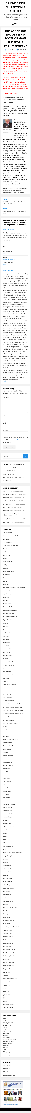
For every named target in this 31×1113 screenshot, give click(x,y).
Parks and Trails (7, 869)
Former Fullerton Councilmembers (12, 675)
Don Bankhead (7, 190)
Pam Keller (5, 862)
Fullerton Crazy (7, 717)
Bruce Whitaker (7, 591)
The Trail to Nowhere (8, 962)
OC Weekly (5, 1072)
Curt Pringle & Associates (10, 633)
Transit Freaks (7, 982)
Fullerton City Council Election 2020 (13, 710)
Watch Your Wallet (8, 1007)
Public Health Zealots (8, 888)
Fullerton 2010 (7, 694)
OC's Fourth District (8, 846)
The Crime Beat (7, 946)
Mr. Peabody (6, 1028)
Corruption (6, 623)
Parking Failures (7, 865)
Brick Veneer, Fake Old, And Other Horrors (14, 587)
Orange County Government (10, 856)
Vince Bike (5, 1001)
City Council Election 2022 (10, 610)
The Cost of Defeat (8, 943)
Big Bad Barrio (6, 574)
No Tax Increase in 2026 (9, 468)
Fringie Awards (7, 688)
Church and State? (8, 607)
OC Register (6, 843)
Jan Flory (5, 752)
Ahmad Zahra (6, 555)
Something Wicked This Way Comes (12, 927)
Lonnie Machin (6, 1053)
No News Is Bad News (8, 827)
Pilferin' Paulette (7, 878)
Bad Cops (5, 568)
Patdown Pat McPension (9, 872)
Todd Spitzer (6, 972)
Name (4, 416)
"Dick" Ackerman (7, 532)
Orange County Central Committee (12, 852)
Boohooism (6, 584)
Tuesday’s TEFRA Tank (9, 471)
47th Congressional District (10, 536)
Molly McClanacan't (8, 807)
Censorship (6, 597)
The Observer (6, 959)
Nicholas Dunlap (7, 823)
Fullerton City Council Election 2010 (12, 707)
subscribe (19, 440)
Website (5, 430)
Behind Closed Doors (13, 188)
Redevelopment (7, 891)
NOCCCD (5, 833)
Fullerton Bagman (7, 1055)
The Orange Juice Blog (9, 1075)
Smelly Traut (6, 923)
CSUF (4, 629)
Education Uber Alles (8, 662)
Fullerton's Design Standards (11, 723)
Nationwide (6, 820)
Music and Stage (7, 817)
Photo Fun (5, 875)
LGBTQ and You (7, 781)
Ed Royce (5, 658)
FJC (4, 668)
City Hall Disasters (8, 620)
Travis (4, 988)
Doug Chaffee (6, 646)
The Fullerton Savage (8, 1041)
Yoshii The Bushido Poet (9, 1039)
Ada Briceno (6, 552)
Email (4, 423)
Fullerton (5, 691)
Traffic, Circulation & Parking (10, 978)
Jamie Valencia (7, 749)
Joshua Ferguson (7, 1043)
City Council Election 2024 (10, 613)
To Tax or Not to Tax (8, 474)
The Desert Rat (7, 1033)
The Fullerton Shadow (9, 1026)
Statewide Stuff (7, 930)
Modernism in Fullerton (9, 804)
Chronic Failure (7, 604)
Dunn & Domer (7, 652)
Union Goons (6, 991)
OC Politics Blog (7, 1068)
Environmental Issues (8, 665)
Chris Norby (6, 600)
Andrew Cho (6, 558)
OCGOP (5, 849)
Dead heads (23, 188)
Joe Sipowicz (6, 1030)
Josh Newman (7, 775)
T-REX (4, 1049)
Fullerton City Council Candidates (12, 704)
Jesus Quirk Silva (7, 762)
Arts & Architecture (8, 562)
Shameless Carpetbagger (10, 907)
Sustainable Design (8, 936)
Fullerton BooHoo (7, 697)
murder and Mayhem (8, 814)
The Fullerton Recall (8, 953)
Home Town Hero (7, 742)
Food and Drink (7, 671)
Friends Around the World (9, 684)
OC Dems (5, 836)
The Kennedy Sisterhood (9, 956)
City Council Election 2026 (10, 616)
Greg (4, 269)
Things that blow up (8, 969)
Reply (4, 242)
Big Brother (6, 578)
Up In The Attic (7, 995)
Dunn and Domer (7, 655)
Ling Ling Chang (7, 791)
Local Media (6, 794)
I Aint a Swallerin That (9, 746)
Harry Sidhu (6, 736)
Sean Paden (6, 1047)
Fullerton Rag (6, 1065)
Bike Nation (6, 581)
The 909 (5, 940)
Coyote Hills (6, 626)
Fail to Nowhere (7, 481)
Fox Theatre (6, 678)
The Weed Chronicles (8, 965)
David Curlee (6, 1045)
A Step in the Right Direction (10, 545)
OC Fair (4, 839)
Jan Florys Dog (7, 1032)
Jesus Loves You (7, 759)
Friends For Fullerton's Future (15, 7)
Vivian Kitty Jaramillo (8, 1004)
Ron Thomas (6, 898)
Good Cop (5, 730)
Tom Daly (5, 975)
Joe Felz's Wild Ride (8, 765)
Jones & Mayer (7, 772)
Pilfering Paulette (7, 881)
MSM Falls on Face (7, 810)
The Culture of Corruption (10, 949)
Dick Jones (6, 639)
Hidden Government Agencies (11, 739)
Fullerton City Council (8, 700)
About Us (5, 549)
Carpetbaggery (7, 594)
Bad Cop (5, 565)
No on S (5, 830)
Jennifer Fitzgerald (8, 755)
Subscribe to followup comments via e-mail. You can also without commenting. (15, 440)
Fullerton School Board (9, 720)
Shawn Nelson (6, 917)
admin (4, 1018)
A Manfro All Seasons (8, 542)
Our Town (5, 859)
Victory (5, 998)
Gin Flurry (5, 726)
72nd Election (6, 539)
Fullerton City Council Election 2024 (13, 713)
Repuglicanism (7, 894)
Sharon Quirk (6, 914)
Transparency (6, 985)
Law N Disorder (7, 778)
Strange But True (7, 933)
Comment (6, 397)
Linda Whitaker (7, 788)
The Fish (5, 1051)
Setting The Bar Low (16, 190)
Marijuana (5, 801)
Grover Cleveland (7, 1024)
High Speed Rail (19, 192)
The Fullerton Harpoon (9, 1022)
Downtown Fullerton (8, 649)
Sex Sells (5, 904)
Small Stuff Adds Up (8, 920)
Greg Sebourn (6, 733)
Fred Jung (5, 681)
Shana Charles (7, 911)
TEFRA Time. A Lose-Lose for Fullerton (13, 477)
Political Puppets (7, 885)
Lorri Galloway (6, 797)
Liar (4, 785)
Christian (5, 1035)
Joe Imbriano (6, 768)
